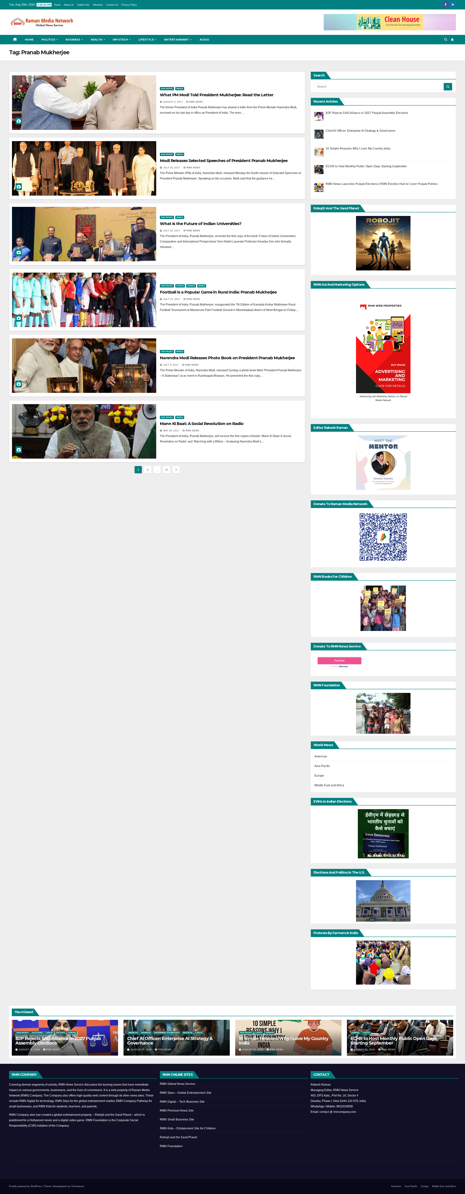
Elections (37, 1033)
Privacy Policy (129, 4)
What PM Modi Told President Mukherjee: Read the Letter (216, 94)
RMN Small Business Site (177, 1119)
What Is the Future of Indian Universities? (200, 223)
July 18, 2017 (172, 230)
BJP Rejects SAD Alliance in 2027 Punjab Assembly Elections (58, 1041)
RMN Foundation (171, 1146)
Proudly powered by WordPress (26, 1186)
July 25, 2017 (172, 167)
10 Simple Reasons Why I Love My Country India (283, 1041)
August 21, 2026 (365, 1049)
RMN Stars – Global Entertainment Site (185, 1092)
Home (57, 4)
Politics (49, 39)
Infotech (121, 39)
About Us (69, 4)
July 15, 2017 (172, 299)
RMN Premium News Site (177, 1110)
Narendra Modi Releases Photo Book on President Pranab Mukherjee (227, 357)
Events (180, 286)
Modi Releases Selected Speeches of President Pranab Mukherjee (224, 160)
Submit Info (83, 4)
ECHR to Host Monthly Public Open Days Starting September (393, 1041)
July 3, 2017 (171, 365)
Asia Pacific (167, 89)
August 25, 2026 (30, 1049)
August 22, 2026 (253, 1049)
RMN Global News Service (177, 1083)
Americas (320, 756)
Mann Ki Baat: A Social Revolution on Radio (201, 423)
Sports (191, 286)
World (179, 89)
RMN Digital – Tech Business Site (182, 1101)
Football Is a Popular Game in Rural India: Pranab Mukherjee (218, 292)
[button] (445, 39)
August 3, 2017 (173, 102)
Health (97, 39)
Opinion (270, 1033)
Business (73, 39)
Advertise (98, 4)
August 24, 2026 (141, 1049)
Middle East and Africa (329, 785)
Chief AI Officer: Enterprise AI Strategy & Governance (170, 1041)
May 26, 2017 (171, 430)
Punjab (72, 1033)
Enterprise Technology (166, 1033)
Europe (319, 775)
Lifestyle (146, 39)
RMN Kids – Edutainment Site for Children (188, 1128)
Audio (204, 39)
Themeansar (77, 1186)
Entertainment (177, 39)
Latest (49, 1033)
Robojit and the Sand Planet (178, 1137)
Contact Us (112, 4)
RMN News (196, 102)
